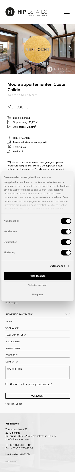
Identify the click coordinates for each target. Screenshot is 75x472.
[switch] (66, 231)
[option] (37, 49)
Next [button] (70, 49)
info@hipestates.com (17, 439)
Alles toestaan (38, 276)
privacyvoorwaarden (39, 384)
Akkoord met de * (31, 384)
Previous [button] (4, 49)
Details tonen (57, 266)
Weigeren (37, 294)
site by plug (11, 461)
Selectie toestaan (37, 285)
